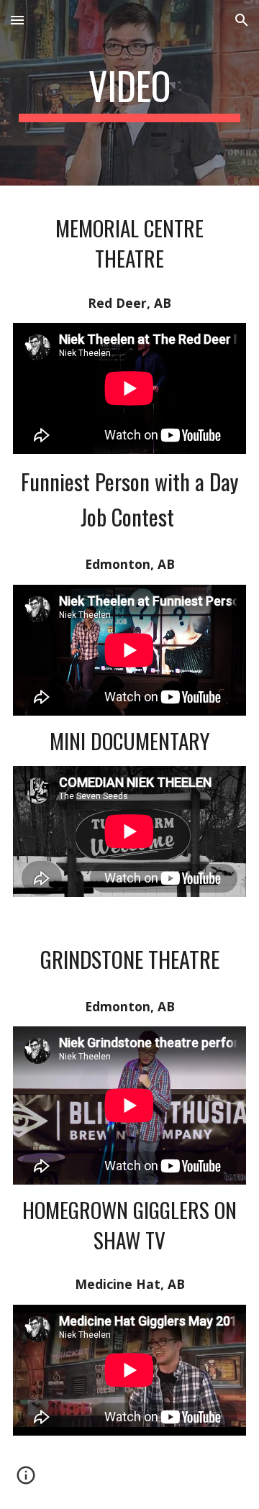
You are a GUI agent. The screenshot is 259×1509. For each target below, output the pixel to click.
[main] (129, 93)
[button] (17, 20)
